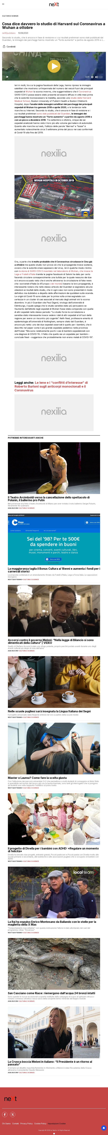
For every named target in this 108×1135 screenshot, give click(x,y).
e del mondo (55, 283)
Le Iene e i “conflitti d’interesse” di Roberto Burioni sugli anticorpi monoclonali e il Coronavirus (51, 386)
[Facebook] (3, 1113)
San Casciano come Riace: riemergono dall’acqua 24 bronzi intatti (51, 993)
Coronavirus (85, 91)
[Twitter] (11, 1113)
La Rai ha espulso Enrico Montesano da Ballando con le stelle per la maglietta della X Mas (52, 923)
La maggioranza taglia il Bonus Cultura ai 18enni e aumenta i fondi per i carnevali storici (54, 570)
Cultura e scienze (10, 16)
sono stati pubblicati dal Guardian (53, 113)
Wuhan (29, 91)
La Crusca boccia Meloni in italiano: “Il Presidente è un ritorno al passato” (50, 1063)
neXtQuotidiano (9, 33)
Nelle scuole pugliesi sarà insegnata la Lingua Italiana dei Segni (49, 711)
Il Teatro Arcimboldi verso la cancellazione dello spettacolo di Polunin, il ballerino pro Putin (49, 499)
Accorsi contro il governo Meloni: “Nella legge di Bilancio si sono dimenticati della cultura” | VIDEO (51, 641)
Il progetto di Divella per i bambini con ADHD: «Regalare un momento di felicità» (53, 850)
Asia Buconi (13, 508)
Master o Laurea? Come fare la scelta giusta (37, 777)
